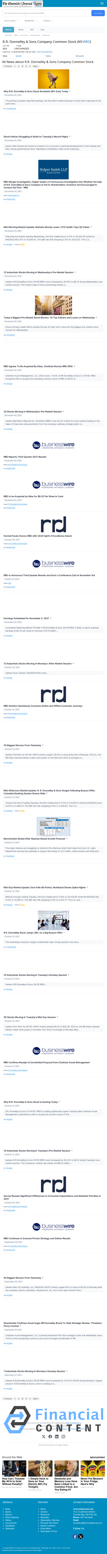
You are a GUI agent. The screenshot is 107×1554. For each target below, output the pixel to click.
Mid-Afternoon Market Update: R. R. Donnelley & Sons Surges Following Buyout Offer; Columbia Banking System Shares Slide (49, 792)
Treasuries (45, 35)
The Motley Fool (11, 108)
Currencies (24, 35)
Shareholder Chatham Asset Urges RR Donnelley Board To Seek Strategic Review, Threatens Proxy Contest (53, 1324)
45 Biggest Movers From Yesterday (24, 745)
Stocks (21, 30)
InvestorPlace (10, 335)
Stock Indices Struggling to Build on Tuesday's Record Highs (37, 136)
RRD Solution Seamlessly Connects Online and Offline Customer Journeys (43, 705)
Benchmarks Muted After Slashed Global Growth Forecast (36, 838)
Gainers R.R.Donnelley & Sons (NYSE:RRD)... (26, 984)
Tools (42, 30)
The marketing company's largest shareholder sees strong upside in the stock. (42, 942)
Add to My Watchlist (44, 52)
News (16, 35)
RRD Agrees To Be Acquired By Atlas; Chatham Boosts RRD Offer (39, 366)
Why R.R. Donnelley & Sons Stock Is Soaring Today (32, 1102)
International (35, 35)
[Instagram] (63, 1437)
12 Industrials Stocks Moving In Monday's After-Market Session (39, 663)
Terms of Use (56, 1548)
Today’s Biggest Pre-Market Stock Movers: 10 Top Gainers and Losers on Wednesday (50, 317)
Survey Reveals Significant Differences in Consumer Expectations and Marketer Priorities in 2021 (52, 1197)
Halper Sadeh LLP (13, 195)
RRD (86, 41)
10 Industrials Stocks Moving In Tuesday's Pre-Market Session (38, 1150)
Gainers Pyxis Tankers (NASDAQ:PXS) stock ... (27, 673)
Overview (8, 35)
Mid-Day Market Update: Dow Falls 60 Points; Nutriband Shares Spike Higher (46, 887)
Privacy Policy (61, 1429)
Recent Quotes (9, 21)
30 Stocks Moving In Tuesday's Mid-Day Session (31, 1017)
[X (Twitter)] (44, 1437)
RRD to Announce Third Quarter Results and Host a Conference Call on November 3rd (49, 575)
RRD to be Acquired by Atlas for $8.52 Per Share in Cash (33, 496)
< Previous (7, 66)
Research (80, 56)
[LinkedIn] (57, 1437)
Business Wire (11, 199)
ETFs (31, 30)
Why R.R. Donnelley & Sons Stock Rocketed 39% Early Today (37, 91)
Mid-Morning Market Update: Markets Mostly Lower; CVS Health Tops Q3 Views (48, 227)
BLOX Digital (37, 1550)
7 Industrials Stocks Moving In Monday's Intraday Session (36, 1371)
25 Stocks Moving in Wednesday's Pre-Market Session (34, 411)
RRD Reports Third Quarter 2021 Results (25, 456)
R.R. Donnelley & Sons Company (17, 465)
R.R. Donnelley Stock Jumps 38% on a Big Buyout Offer (34, 932)
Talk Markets (10, 856)
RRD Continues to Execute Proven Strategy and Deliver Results (37, 1238)
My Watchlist (29, 21)
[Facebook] (50, 1437)
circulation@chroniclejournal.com (87, 1522)
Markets (8, 30)
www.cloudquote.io (73, 1423)
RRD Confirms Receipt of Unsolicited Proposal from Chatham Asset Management (47, 1062)
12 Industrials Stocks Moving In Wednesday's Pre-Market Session (40, 272)
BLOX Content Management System (20, 1550)
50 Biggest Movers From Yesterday (24, 1277)
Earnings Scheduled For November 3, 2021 (28, 618)
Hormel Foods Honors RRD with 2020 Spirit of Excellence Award (38, 535)
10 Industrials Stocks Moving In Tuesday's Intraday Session (37, 975)
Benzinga (9, 154)
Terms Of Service (78, 1429)
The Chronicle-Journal (19, 1548)
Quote (19, 56)
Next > (35, 66)
